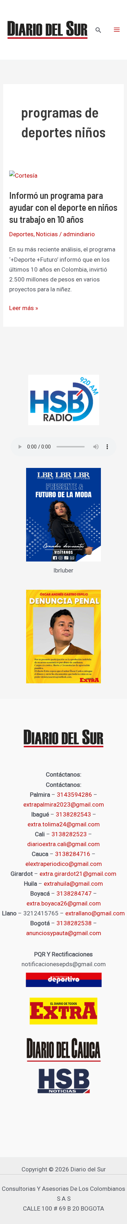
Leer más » (23, 308)
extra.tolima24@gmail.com (64, 824)
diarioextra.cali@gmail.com (63, 844)
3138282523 (69, 834)
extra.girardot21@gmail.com (78, 873)
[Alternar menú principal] (117, 30)
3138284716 (72, 853)
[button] (98, 30)
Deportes (21, 234)
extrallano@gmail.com (95, 913)
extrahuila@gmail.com (73, 883)
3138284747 (74, 893)
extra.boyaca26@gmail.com (63, 903)
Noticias (47, 234)
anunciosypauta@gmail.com (63, 933)
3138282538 (74, 923)
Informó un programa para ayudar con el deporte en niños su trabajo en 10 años (63, 207)
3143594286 (74, 794)
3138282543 (73, 814)
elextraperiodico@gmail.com (63, 863)
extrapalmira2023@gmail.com (63, 804)
